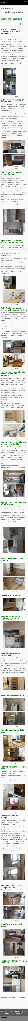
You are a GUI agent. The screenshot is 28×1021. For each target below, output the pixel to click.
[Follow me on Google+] (4, 1017)
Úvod (2, 8)
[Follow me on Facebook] (2, 1017)
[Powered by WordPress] (19, 1019)
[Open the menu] (25, 2)
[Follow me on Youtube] (6, 1017)
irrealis (12, 1019)
